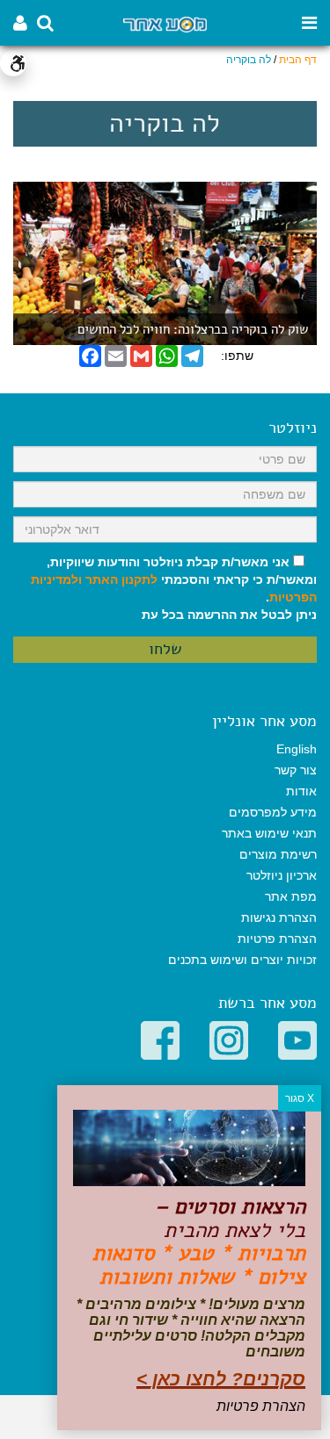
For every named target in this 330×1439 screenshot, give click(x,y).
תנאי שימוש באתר (269, 833)
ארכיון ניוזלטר (281, 875)
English (296, 749)
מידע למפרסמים (273, 812)
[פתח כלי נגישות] (13, 63)
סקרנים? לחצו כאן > (220, 1379)
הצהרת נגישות (279, 917)
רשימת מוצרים (278, 854)
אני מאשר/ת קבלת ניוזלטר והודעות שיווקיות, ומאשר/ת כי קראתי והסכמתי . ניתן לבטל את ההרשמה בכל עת (174, 588)
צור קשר (296, 770)
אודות (301, 791)
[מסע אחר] (165, 23)
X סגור (299, 1098)
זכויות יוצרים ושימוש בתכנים (242, 960)
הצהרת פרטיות (277, 939)
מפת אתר (291, 896)
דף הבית (298, 60)
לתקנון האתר (121, 579)
